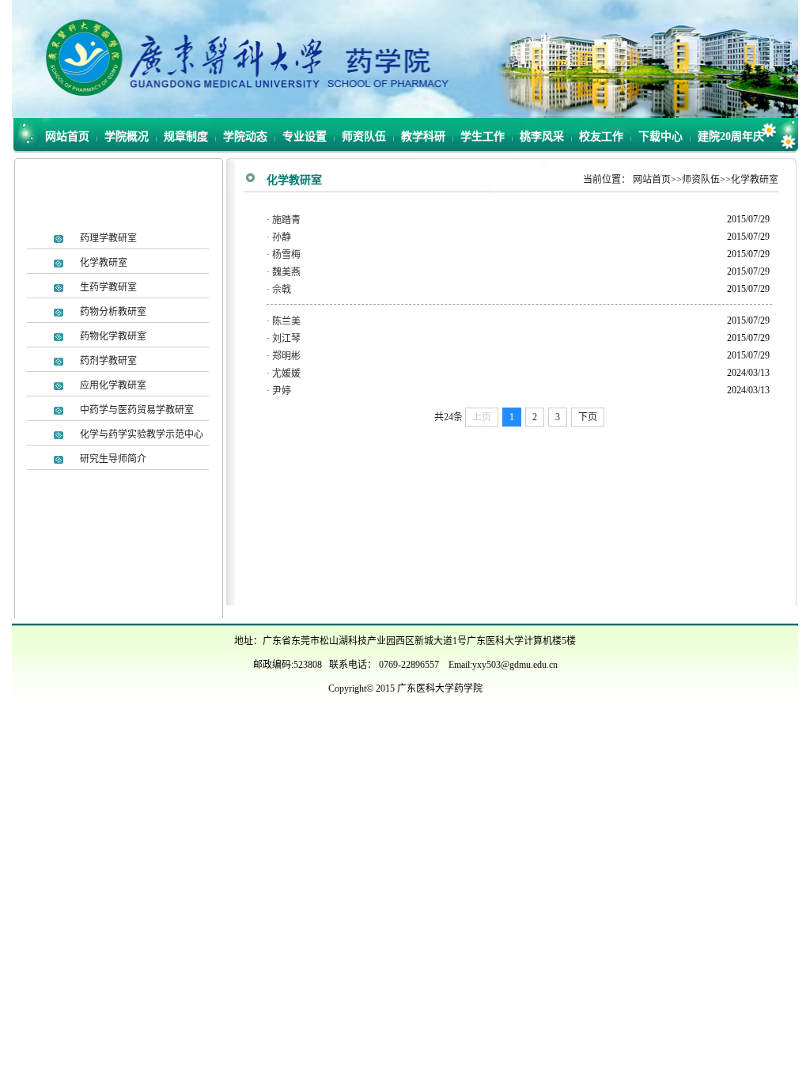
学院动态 (245, 136)
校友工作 (601, 136)
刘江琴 (286, 338)
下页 (587, 417)
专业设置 (304, 136)
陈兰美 (286, 321)
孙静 (281, 237)
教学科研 (423, 136)
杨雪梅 (286, 254)
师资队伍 (364, 136)
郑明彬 (286, 356)
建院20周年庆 (731, 136)
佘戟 (281, 289)
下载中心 (660, 136)
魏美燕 (286, 272)
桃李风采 (542, 136)
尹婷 (281, 390)
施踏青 (286, 220)
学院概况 (126, 136)
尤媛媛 (286, 373)
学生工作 (482, 136)
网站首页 (67, 136)
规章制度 (186, 136)
